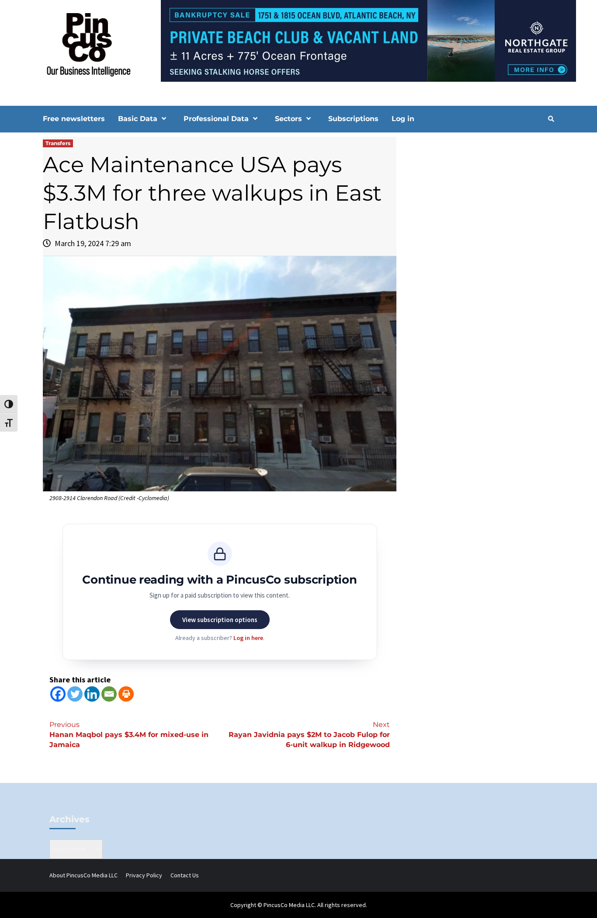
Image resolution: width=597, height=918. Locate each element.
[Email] (109, 694)
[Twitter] (75, 694)
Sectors (288, 119)
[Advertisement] (479, 211)
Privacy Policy (144, 875)
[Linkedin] (92, 694)
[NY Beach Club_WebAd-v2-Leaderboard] (298, 40)
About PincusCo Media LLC (83, 875)
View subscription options (219, 619)
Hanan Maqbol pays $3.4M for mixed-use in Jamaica (128, 734)
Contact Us (184, 875)
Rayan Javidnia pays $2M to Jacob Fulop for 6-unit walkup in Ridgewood (309, 734)
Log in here (248, 638)
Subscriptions (353, 119)
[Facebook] (58, 694)
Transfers (57, 143)
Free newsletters (74, 119)
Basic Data (137, 119)
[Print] (126, 694)
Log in (403, 119)
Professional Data (216, 119)
